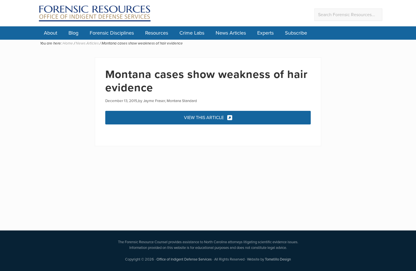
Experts (265, 33)
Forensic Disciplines (112, 33)
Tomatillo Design (278, 259)
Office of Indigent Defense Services (184, 259)
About (50, 33)
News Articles (231, 33)
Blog (73, 33)
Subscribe (296, 33)
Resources (156, 33)
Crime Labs (191, 33)
